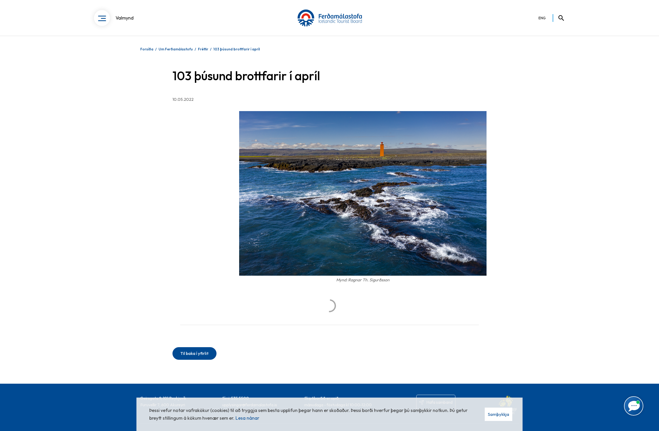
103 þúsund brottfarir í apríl (236, 49)
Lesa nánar (247, 418)
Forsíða (146, 49)
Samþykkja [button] (498, 414)
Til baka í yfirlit (194, 353)
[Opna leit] (559, 18)
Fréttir (203, 49)
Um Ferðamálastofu (176, 49)
